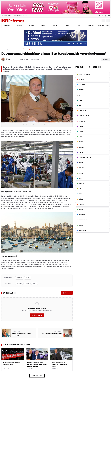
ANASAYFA (7, 25)
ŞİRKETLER (91, 25)
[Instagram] (102, 15)
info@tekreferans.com (21, 15)
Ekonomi (19, 283)
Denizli (34, 283)
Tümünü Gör (36, 375)
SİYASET (55, 25)
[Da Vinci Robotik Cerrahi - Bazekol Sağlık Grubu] (55, 38)
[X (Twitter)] (99, 15)
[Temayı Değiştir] (108, 20)
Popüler (27, 283)
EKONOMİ (31, 25)
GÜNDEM (19, 25)
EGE (79, 25)
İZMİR (67, 25)
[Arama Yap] (103, 20)
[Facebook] (105, 15)
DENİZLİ (28, 277)
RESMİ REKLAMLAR (103, 25)
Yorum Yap (68, 293)
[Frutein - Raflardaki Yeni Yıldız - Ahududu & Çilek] (55, 7)
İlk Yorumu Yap (38, 315)
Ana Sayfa (4, 49)
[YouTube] (109, 16)
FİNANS (43, 25)
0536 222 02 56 (7, 15)
